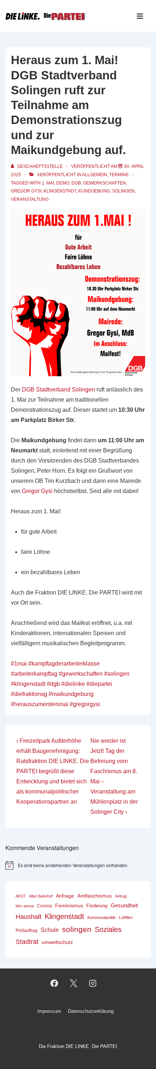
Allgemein (94, 174)
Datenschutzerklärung (91, 1011)
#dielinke (73, 684)
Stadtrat (27, 941)
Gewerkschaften (104, 183)
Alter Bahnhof (41, 896)
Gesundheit (124, 905)
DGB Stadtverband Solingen (58, 389)
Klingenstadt (60, 191)
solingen (123, 191)
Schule (50, 930)
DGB (76, 183)
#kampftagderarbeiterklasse (64, 663)
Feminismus (69, 905)
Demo (62, 183)
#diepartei (99, 684)
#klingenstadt (28, 684)
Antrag (121, 896)
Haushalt (28, 916)
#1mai (19, 663)
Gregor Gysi (26, 191)
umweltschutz (57, 942)
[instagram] (92, 983)
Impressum (49, 1011)
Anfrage (65, 896)
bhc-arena (25, 906)
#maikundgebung (71, 694)
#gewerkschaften (81, 674)
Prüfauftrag (26, 930)
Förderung (96, 905)
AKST (21, 896)
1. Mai (48, 183)
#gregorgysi (85, 704)
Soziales (108, 929)
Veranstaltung (30, 199)
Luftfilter (126, 917)
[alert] (78, 865)
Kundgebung (94, 191)
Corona (44, 905)
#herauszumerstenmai (39, 704)
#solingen (117, 674)
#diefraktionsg (29, 694)
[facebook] (54, 983)
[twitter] (74, 983)
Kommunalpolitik (101, 917)
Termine (119, 174)
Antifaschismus (94, 896)
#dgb (53, 684)
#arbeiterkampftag (34, 674)
